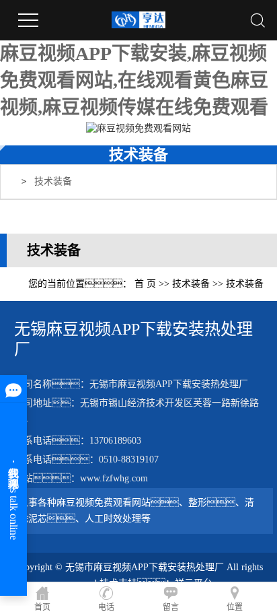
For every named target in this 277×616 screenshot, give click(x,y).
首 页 (145, 284)
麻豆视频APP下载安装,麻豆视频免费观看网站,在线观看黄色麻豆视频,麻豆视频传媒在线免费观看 (134, 80)
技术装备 (53, 181)
